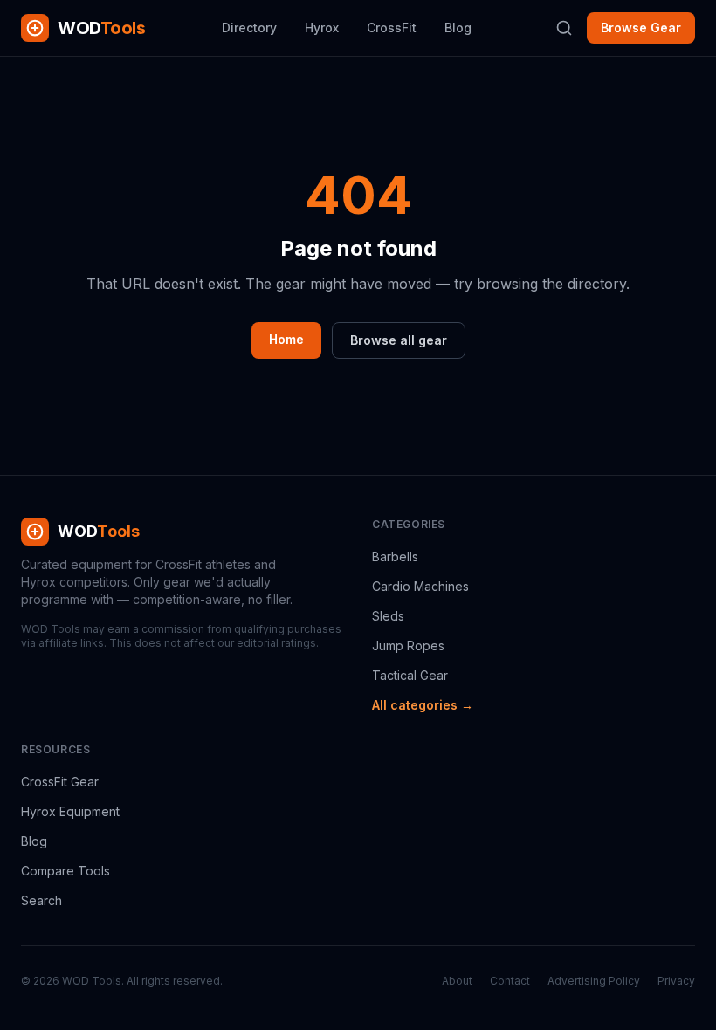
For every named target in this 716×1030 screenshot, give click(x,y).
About (457, 980)
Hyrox (322, 27)
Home (286, 339)
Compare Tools (65, 870)
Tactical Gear (410, 675)
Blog (458, 27)
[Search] (564, 28)
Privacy (676, 980)
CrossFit (392, 27)
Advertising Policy (593, 980)
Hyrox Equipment (70, 811)
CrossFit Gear (60, 781)
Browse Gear (641, 27)
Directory (249, 27)
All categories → (422, 704)
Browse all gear (398, 340)
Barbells (395, 556)
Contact (510, 980)
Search (41, 900)
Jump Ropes (408, 645)
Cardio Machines (420, 586)
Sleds (388, 615)
